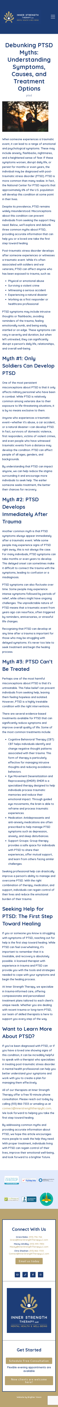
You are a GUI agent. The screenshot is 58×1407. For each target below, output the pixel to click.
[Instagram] (40, 1274)
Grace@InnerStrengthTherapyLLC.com (29, 1240)
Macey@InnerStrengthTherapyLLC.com (29, 1246)
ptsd (29, 95)
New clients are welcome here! (29, 1381)
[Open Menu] (53, 17)
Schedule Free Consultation (29, 1360)
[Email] (17, 1274)
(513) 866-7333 (36, 1250)
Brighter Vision (34, 1397)
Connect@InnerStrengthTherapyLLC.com (29, 1253)
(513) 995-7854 (37, 1244)
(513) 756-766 (35, 1237)
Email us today (29, 1261)
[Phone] (25, 1274)
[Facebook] (33, 1274)
